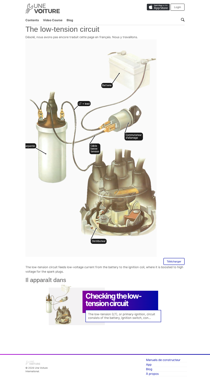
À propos (152, 373)
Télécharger (174, 261)
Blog (70, 20)
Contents (32, 20)
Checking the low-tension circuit (113, 299)
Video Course (53, 20)
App (149, 364)
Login (177, 7)
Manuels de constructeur (163, 360)
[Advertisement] (105, 338)
